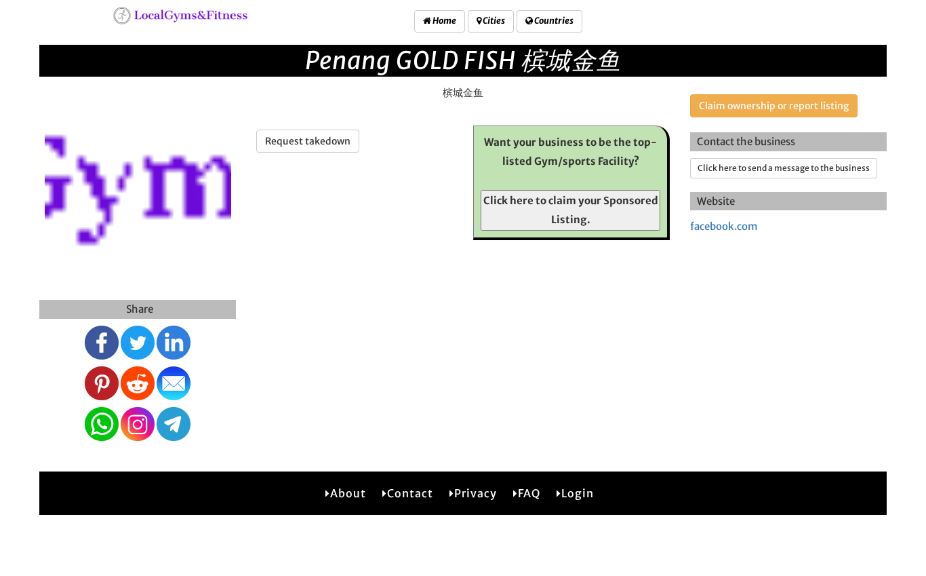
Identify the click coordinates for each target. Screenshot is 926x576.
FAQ (529, 493)
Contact (410, 493)
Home (443, 20)
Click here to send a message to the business (784, 168)
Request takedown (307, 141)
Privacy (475, 493)
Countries (553, 20)
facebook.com (724, 226)
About (348, 493)
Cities (493, 20)
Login (577, 493)
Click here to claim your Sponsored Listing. (570, 210)
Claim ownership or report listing (774, 106)
